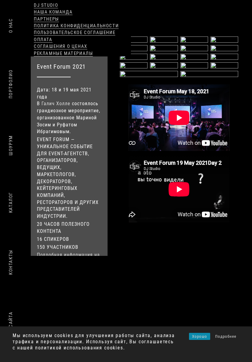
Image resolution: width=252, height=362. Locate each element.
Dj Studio (46, 5)
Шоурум (10, 145)
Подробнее (225, 336)
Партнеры (46, 19)
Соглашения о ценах (60, 46)
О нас (10, 25)
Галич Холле (55, 103)
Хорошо (199, 336)
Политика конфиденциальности (76, 26)
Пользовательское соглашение (74, 32)
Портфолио (10, 84)
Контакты (10, 262)
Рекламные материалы (63, 53)
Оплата (43, 39)
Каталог (10, 202)
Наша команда (53, 12)
